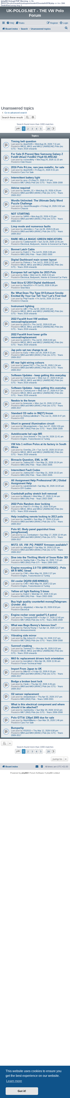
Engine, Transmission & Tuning (35, 439)
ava (25, 180)
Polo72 (26, 506)
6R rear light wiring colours (27, 362)
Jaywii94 (27, 519)
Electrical (24, 609)
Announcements (28, 630)
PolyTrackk (28, 298)
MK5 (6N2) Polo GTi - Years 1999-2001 (39, 562)
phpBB (25, 773)
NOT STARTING (20, 213)
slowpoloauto (29, 697)
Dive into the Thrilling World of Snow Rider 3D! (39, 557)
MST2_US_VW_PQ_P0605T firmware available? (39, 544)
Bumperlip (17, 727)
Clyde (26, 684)
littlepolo (27, 496)
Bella (25, 275)
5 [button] (40, 128)
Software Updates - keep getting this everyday (38, 375)
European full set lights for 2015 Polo (33, 272)
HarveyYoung (29, 628)
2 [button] (28, 128)
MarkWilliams (29, 720)
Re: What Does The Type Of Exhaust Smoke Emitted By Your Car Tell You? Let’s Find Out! (38, 294)
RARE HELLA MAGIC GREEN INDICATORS (36, 239)
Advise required (20, 187)
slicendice (28, 229)
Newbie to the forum (23, 400)
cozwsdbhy (28, 159)
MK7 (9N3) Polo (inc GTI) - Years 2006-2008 (41, 182)
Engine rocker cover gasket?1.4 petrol (34, 614)
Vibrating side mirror (23, 635)
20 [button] (48, 128)
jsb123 (26, 324)
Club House (26, 162)
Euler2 (26, 252)
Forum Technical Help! (31, 663)
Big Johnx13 (29, 638)
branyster (27, 403)
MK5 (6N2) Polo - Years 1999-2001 (36, 699)
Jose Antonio (29, 436)
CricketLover (29, 378)
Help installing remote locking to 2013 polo (37, 516)
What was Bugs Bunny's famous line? (34, 625)
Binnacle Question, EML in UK (29, 459)
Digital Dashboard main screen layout (33, 259)
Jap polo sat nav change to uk (29, 350)
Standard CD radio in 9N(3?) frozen (32, 413)
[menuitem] (10, 23)
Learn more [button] (14, 1081)
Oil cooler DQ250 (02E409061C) (29, 581)
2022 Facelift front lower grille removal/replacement (29, 336)
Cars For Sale (27, 172)
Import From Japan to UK (26, 668)
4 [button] (36, 128)
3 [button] (32, 128)
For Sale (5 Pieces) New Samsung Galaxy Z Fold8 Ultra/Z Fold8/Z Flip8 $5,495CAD (37, 155)
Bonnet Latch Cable (23, 249)
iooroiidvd (27, 661)
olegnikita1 (28, 607)
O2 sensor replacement (25, 694)
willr (25, 309)
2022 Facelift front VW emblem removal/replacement (29, 320)
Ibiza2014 (27, 285)
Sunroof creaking (21, 645)
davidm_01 (28, 190)
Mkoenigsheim (30, 426)
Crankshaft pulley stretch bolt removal (34, 493)
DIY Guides (25, 488)
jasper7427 (28, 365)
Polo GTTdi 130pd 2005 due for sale (32, 717)
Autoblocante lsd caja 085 (26, 433)
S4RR (26, 216)
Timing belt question (23, 141)
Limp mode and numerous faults (31, 226)
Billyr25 (26, 671)
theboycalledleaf (30, 416)
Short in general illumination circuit (32, 423)
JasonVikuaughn (31, 206)
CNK (25, 573)
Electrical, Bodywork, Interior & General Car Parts (43, 244)
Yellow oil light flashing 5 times (30, 591)
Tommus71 (28, 648)
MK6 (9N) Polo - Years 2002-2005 (36, 254)
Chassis (24, 208)
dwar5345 (28, 144)
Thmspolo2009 (30, 617)
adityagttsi (28, 547)
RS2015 (27, 730)
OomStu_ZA (29, 450)
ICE (22, 418)
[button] (18, 128)
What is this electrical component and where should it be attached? (38, 706)
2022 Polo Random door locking (30, 503)
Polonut (26, 262)
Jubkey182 (28, 462)
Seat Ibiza (25, 287)
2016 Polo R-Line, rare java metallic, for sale (37, 167)
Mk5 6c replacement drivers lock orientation (37, 658)
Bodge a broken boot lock (26, 681)
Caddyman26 (29, 242)
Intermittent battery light (25, 177)
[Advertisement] (35, 69)
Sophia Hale (29, 560)
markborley (28, 710)
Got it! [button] (22, 1091)
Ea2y (25, 352)
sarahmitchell (29, 486)
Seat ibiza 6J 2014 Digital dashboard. (33, 282)
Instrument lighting (22, 306)
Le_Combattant (30, 535)
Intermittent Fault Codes (25, 470)
